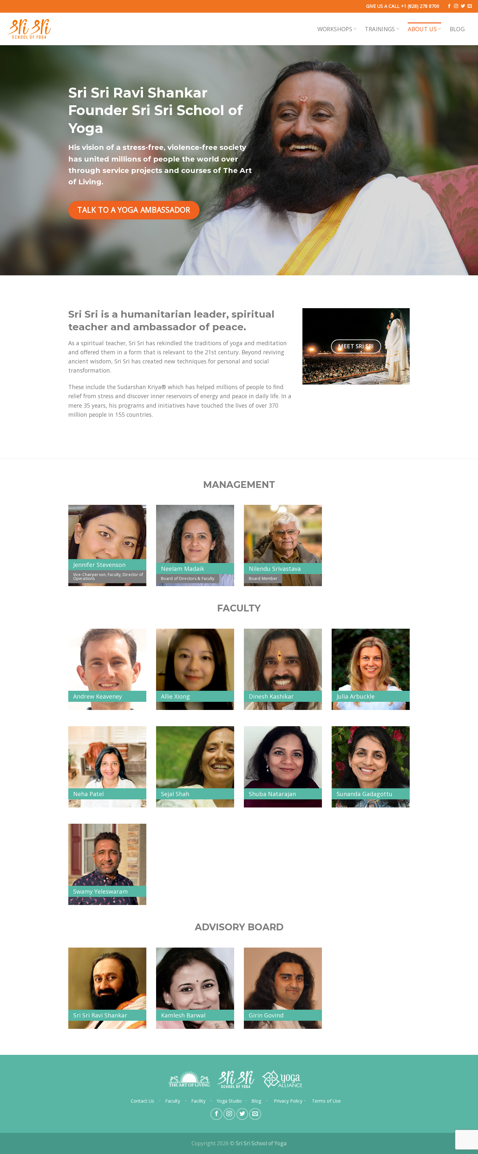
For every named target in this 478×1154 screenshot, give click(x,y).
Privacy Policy (288, 1101)
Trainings (380, 29)
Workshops (334, 29)
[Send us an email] (470, 6)
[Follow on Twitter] (463, 6)
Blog (457, 29)
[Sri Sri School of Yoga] (29, 29)
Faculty (172, 1101)
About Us (422, 29)
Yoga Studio (229, 1101)
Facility (198, 1101)
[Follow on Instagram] (456, 6)
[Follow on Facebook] (449, 6)
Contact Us (142, 1101)
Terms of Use (326, 1101)
